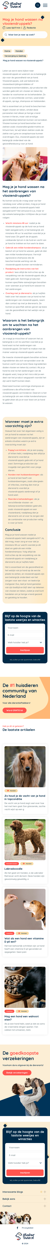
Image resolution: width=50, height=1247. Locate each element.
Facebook (17, 1228)
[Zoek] (36, 5)
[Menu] (43, 5)
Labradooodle (13, 868)
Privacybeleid (27, 1228)
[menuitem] (36, 5)
